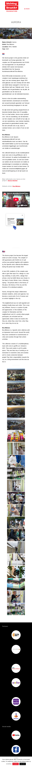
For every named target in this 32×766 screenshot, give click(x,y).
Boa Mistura (16, 186)
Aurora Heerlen (12, 181)
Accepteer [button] (15, 764)
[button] (15, 228)
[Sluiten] (22, 215)
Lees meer (22, 764)
